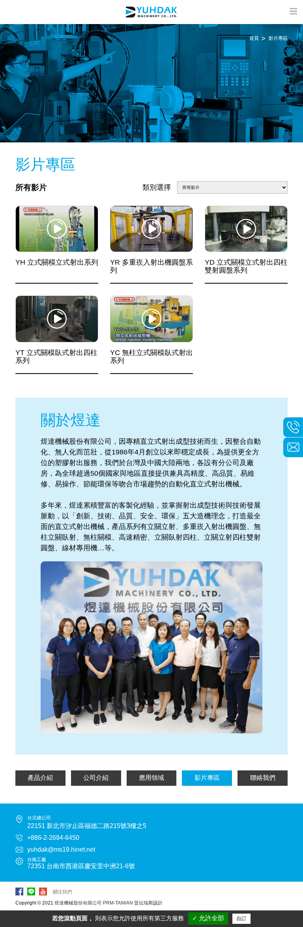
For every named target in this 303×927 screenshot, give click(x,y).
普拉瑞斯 (143, 903)
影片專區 (207, 777)
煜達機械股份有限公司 (78, 903)
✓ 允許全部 (208, 918)
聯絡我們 (262, 777)
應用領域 (151, 777)
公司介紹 (95, 777)
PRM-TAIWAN (118, 903)
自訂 (241, 918)
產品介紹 (40, 777)
